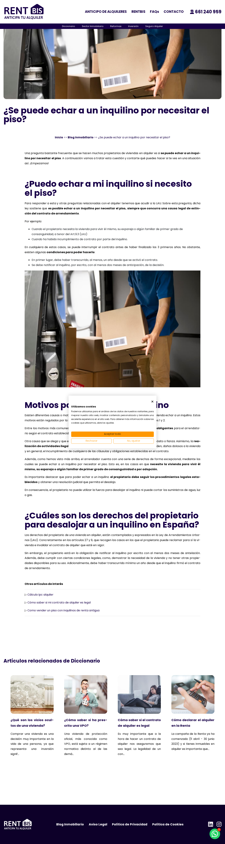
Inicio (59, 137)
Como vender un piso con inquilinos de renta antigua (63, 610)
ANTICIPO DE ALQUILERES (106, 11)
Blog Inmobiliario (81, 137)
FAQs (154, 11)
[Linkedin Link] (210, 824)
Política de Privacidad (129, 824)
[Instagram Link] (219, 824)
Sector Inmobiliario (93, 26)
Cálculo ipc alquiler (40, 595)
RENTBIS (138, 11)
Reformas (115, 26)
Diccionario (68, 26)
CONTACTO (174, 11)
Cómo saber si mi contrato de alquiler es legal (59, 602)
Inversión (133, 26)
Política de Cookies (168, 824)
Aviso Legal (98, 824)
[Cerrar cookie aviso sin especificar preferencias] (152, 401)
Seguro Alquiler (154, 26)
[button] (215, 834)
